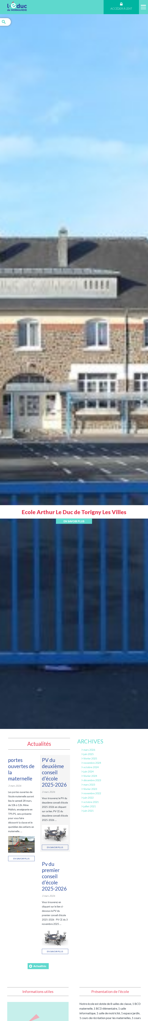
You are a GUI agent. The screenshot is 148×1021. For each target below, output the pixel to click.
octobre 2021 (91, 801)
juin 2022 (88, 797)
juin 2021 (88, 810)
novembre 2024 (92, 762)
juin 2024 (88, 771)
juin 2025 (88, 754)
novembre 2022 (92, 793)
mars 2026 (89, 749)
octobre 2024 (91, 767)
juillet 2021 (89, 806)
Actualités (39, 966)
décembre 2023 (92, 780)
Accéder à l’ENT (121, 8)
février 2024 (90, 775)
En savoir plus (74, 521)
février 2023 (90, 788)
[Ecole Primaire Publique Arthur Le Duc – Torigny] (17, 7)
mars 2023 (89, 784)
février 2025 (90, 758)
